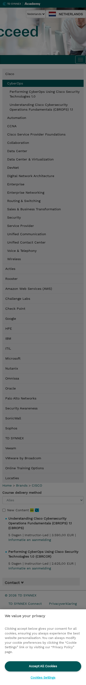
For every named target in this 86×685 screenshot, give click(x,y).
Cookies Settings (43, 677)
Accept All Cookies (43, 666)
